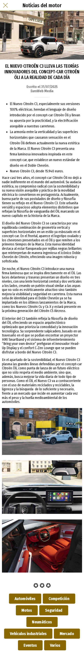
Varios (55, 645)
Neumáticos (42, 622)
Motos (27, 610)
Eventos (30, 645)
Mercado (67, 633)
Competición (59, 598)
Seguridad (53, 610)
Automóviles (25, 598)
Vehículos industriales (28, 633)
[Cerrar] (5, 5)
